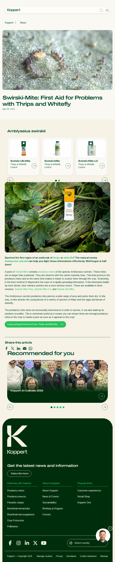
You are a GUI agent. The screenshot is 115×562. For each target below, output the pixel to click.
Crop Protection (15, 520)
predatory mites (46, 272)
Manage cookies (44, 556)
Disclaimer (71, 556)
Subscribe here (19, 473)
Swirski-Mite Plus (24, 289)
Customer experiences (89, 490)
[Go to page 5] (63, 407)
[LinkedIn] (27, 543)
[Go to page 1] (56, 180)
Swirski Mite (21, 272)
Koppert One (84, 502)
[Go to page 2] (59, 180)
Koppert (9, 22)
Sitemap (104, 556)
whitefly (68, 257)
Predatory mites (15, 490)
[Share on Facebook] (6, 348)
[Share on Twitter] (12, 348)
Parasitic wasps (15, 502)
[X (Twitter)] (35, 543)
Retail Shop (83, 496)
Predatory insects (16, 496)
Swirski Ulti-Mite (65, 289)
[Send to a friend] (24, 348)
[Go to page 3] (57, 407)
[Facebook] (10, 543)
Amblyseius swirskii (16, 261)
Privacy (59, 556)
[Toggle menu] (107, 10)
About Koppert (50, 490)
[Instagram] (19, 543)
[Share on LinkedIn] (18, 348)
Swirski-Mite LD (42, 289)
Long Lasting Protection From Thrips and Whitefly (32, 324)
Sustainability (49, 502)
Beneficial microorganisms (20, 514)
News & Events (50, 496)
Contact (46, 514)
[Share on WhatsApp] (30, 348)
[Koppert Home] (13, 10)
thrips (56, 257)
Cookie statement (88, 556)
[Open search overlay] (101, 10)
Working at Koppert (52, 508)
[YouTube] (44, 543)
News (23, 22)
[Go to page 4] (60, 407)
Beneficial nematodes (18, 508)
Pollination (12, 526)
